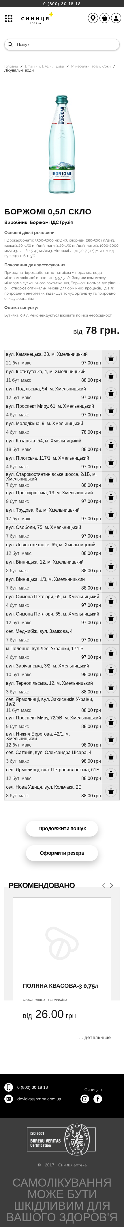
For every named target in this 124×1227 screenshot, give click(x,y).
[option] (62, 968)
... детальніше (95, 1037)
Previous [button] (104, 886)
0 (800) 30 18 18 (62, 3)
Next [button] (110, 886)
